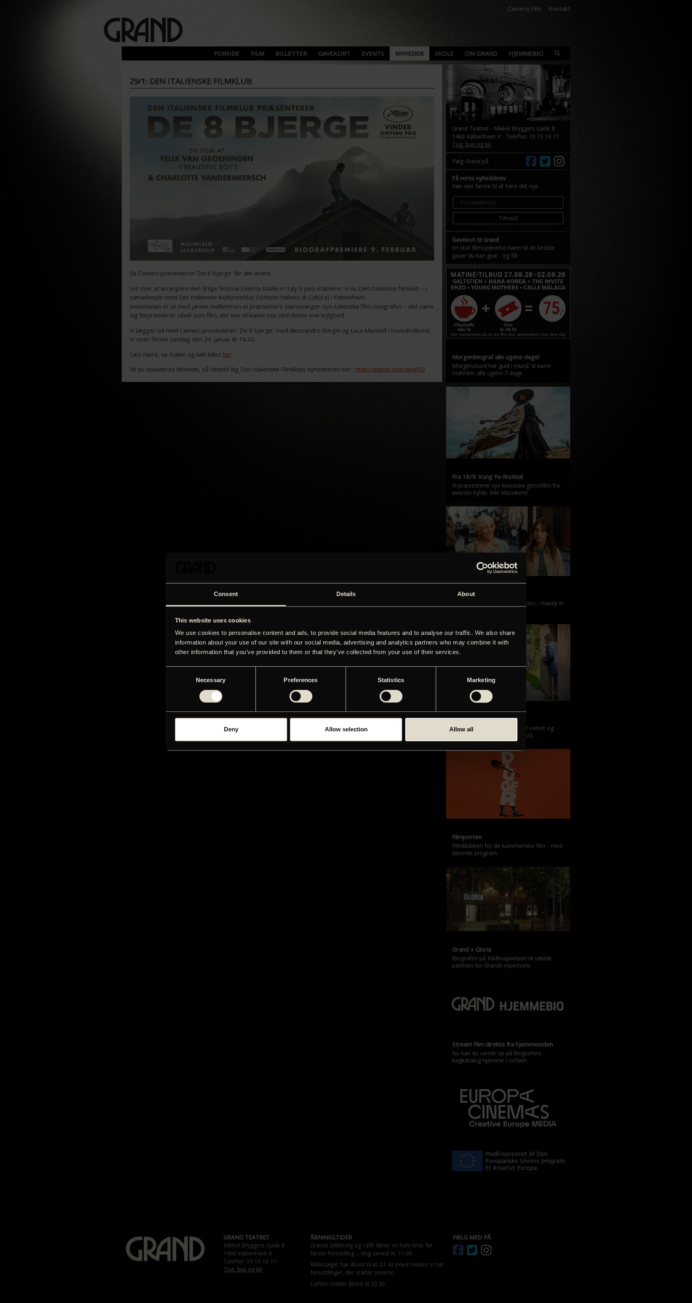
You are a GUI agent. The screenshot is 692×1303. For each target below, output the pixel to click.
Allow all (461, 729)
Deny (231, 729)
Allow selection (346, 729)
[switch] (301, 696)
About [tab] (466, 594)
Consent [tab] (226, 594)
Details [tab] (346, 594)
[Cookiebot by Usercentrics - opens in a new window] (482, 568)
